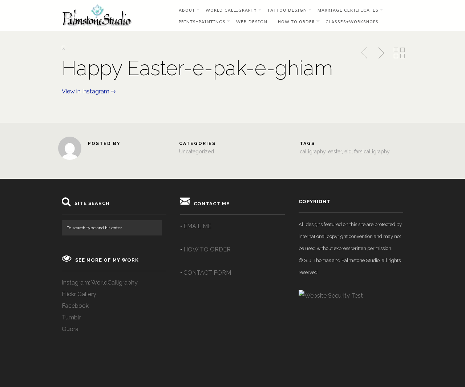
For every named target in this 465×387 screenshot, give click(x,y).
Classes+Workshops (352, 21)
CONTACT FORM (207, 272)
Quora (70, 329)
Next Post (380, 53)
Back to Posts (399, 53)
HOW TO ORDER (207, 249)
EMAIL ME (197, 226)
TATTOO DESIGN (287, 9)
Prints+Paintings (202, 21)
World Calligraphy (231, 9)
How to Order (296, 21)
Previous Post (364, 53)
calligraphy (313, 151)
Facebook (75, 305)
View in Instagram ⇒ (89, 91)
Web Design (251, 21)
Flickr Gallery (79, 294)
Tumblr (71, 317)
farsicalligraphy (372, 151)
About (187, 9)
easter (335, 151)
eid (348, 151)
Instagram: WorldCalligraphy (100, 282)
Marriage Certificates (348, 9)
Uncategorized (196, 151)
